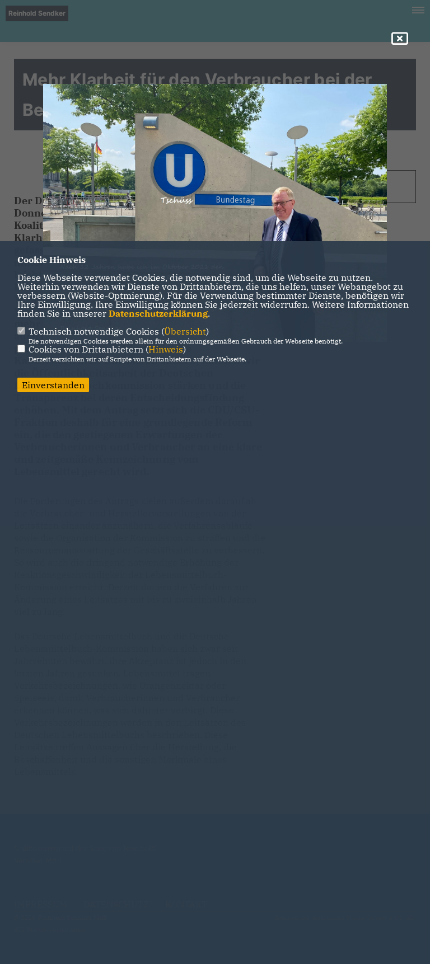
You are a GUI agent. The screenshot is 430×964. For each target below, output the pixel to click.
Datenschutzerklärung (158, 313)
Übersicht (185, 331)
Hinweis (165, 349)
